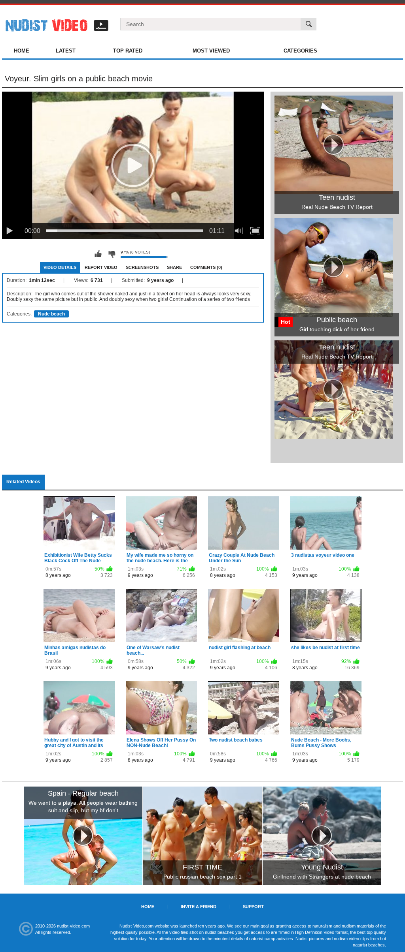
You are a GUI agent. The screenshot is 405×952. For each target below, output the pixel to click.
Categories (300, 51)
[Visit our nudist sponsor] (333, 436)
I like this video (98, 254)
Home (21, 51)
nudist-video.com (73, 926)
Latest (66, 51)
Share (174, 267)
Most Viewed (211, 51)
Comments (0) (206, 267)
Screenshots (142, 267)
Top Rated (127, 51)
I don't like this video (111, 254)
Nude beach (51, 314)
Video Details (60, 267)
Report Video (101, 267)
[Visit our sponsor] (83, 836)
